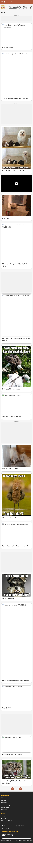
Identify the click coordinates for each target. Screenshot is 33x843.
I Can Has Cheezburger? (16, 2)
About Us (3, 818)
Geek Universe (5, 807)
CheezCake (4, 809)
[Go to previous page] (12, 788)
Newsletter (14, 7)
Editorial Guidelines (6, 820)
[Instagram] (19, 7)
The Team (3, 816)
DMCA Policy (29, 840)
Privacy (20, 840)
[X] (30, 7)
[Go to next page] (20, 788)
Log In (30, 2)
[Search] (4, 2)
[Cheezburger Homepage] (16, 835)
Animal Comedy (5, 805)
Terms (17, 840)
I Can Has (3, 798)
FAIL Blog (3, 800)
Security (24, 840)
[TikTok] (26, 7)
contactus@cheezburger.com (10, 831)
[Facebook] (23, 7)
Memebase (4, 802)
